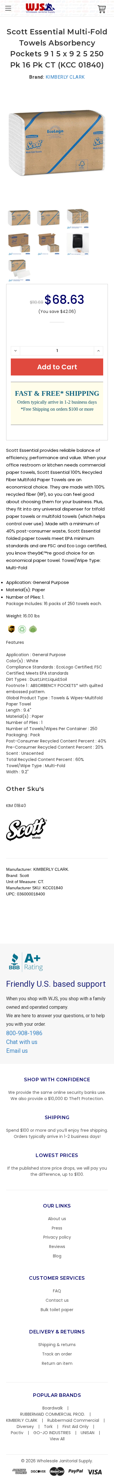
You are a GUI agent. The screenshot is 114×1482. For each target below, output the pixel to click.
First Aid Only (76, 1426)
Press (57, 1228)
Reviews (57, 1246)
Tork (48, 1426)
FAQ (57, 1291)
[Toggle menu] (8, 8)
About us (57, 1219)
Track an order (57, 1354)
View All (57, 1439)
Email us (17, 1050)
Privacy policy (57, 1237)
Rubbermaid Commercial (73, 1420)
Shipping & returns (57, 1345)
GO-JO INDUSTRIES (52, 1433)
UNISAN (87, 1433)
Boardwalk (52, 1408)
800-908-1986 (24, 1033)
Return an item (57, 1363)
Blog (57, 1256)
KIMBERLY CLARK (21, 1420)
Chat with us (21, 1041)
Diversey (25, 1426)
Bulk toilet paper (57, 1310)
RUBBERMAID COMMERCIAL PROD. (52, 1414)
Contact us (57, 1300)
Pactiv (17, 1433)
